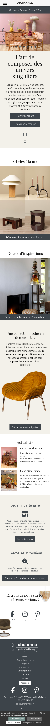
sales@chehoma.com (25, 704)
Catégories (25, 664)
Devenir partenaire (25, 116)
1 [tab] (16, 46)
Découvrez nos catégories (25, 427)
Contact (25, 678)
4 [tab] (27, 46)
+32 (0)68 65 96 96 (25, 700)
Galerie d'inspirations (25, 660)
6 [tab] (35, 46)
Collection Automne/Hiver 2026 (25, 10)
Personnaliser (13, 722)
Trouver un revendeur (25, 124)
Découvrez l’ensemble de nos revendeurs (25, 578)
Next (44, 32)
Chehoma (25, 674)
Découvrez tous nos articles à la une (25, 237)
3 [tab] (24, 46)
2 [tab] (20, 46)
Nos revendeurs (25, 667)
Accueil (25, 657)
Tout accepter (17, 719)
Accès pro (25, 683)
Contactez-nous (25, 539)
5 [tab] (31, 46)
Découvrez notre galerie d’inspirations (25, 317)
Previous (5, 32)
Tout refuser (35, 719)
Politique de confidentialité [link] (33, 722)
